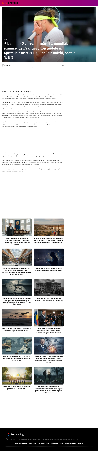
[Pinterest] (37, 211)
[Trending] (3, 65)
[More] (46, 211)
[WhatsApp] (41, 211)
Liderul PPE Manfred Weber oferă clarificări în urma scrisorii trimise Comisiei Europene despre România (48, 331)
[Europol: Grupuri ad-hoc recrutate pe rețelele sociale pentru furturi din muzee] (49, 257)
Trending (8, 65)
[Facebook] (27, 211)
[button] (93, 3)
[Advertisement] (33, 79)
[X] (32, 211)
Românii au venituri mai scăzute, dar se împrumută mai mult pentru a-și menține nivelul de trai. (16, 359)
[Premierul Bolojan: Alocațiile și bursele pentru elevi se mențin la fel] (17, 376)
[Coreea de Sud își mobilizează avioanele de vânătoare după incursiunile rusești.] (17, 318)
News (5, 39)
